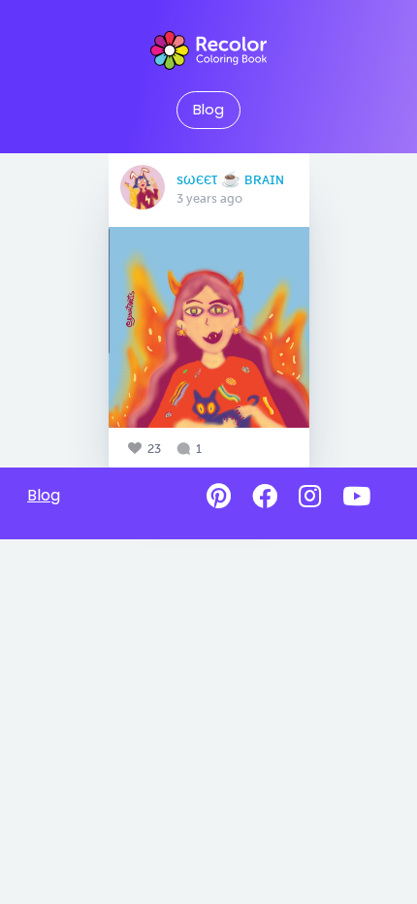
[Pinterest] (219, 496)
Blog (208, 109)
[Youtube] (356, 496)
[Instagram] (310, 496)
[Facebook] (264, 496)
